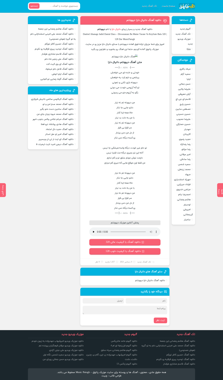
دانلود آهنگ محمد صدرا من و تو (58, 104)
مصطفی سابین (183, 109)
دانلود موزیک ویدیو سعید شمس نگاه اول (63, 354)
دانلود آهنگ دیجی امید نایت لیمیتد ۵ (54, 144)
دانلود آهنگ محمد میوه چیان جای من (55, 114)
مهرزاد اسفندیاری (182, 179)
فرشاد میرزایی (184, 184)
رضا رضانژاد (185, 144)
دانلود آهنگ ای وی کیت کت (59, 64)
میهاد (188, 174)
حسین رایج (185, 104)
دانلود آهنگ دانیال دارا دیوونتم (143, 20)
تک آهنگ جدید (149, 6)
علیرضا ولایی (184, 89)
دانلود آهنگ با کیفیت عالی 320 (123, 242)
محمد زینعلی (184, 169)
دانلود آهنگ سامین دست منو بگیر (56, 109)
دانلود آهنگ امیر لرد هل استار (59, 134)
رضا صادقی (185, 159)
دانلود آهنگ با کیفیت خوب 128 (123, 251)
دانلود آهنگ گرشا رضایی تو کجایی (56, 79)
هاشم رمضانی (184, 199)
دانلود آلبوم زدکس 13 (127, 363)
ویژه (189, 49)
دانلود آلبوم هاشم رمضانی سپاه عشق (119, 350)
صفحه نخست (168, 6)
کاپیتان (187, 134)
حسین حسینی (183, 114)
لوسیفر (187, 204)
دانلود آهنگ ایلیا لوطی (62, 74)
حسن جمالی (185, 84)
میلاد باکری (185, 69)
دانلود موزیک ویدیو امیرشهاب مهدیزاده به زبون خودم (58, 341)
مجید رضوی (185, 139)
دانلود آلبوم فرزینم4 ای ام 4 (124, 345)
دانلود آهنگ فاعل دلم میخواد (59, 69)
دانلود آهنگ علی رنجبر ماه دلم (59, 59)
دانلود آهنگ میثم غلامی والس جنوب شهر (53, 119)
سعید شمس (184, 164)
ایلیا (189, 79)
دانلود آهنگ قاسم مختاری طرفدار (57, 54)
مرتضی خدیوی (183, 189)
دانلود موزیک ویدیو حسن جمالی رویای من (63, 359)
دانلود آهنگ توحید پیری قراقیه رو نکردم (54, 49)
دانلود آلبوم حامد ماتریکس (124, 341)
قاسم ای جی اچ (183, 99)
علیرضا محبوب (183, 119)
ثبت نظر (160, 320)
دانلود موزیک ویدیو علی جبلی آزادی (66, 350)
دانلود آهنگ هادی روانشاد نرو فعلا (57, 124)
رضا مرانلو (186, 149)
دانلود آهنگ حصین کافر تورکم (59, 43)
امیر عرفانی (185, 154)
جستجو (34, 5)
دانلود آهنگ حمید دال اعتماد (59, 129)
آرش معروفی (184, 94)
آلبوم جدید (185, 28)
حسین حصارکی (183, 124)
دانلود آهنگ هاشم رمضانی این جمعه (55, 28)
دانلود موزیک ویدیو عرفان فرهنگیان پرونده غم (61, 345)
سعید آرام (186, 74)
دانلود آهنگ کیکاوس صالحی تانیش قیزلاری (52, 99)
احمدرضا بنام (184, 194)
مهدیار (187, 129)
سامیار (187, 219)
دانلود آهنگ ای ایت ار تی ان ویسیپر (56, 139)
